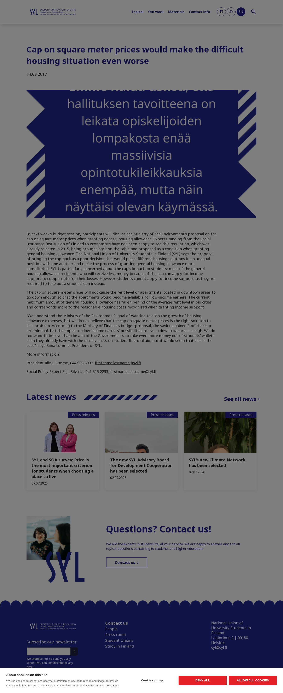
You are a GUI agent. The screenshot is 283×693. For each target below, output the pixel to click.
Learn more (112, 685)
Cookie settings (152, 680)
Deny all (202, 680)
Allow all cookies (253, 680)
